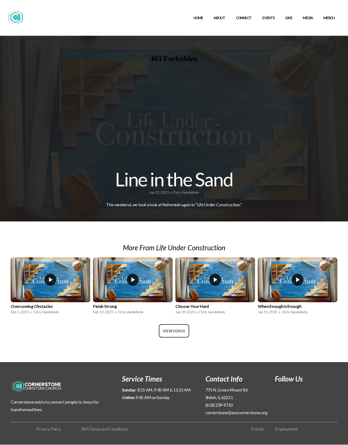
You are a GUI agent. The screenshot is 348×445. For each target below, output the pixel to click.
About (220, 18)
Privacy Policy (48, 429)
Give (288, 18)
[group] (50, 287)
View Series (174, 331)
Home (198, 18)
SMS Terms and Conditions (104, 429)
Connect (244, 18)
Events (268, 18)
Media (308, 18)
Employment (286, 429)
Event (256, 429)
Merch (329, 18)
